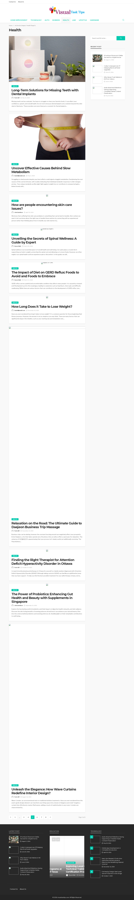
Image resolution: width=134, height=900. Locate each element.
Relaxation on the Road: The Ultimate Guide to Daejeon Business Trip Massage (47, 525)
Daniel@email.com (19, 176)
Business (56, 20)
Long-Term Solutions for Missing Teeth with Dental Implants (45, 92)
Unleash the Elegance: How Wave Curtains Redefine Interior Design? (44, 791)
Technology (36, 20)
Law (74, 20)
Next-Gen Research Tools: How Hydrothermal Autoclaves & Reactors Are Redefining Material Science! (112, 861)
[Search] (123, 20)
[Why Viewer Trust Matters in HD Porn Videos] (97, 79)
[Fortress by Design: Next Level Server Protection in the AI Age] (95, 874)
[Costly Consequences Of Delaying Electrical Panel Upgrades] (97, 68)
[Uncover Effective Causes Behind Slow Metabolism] (47, 137)
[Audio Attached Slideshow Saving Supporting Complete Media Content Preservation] (97, 90)
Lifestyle (83, 20)
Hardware (94, 20)
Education (56, 862)
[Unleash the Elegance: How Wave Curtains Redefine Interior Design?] (47, 702)
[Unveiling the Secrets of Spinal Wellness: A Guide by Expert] (47, 229)
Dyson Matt (17, 246)
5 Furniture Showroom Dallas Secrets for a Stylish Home (113, 56)
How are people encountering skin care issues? (42, 207)
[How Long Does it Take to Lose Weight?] (47, 297)
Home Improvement (18, 20)
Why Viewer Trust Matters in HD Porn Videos (113, 78)
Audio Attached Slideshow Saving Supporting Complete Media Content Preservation (112, 90)
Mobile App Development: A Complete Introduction (111, 849)
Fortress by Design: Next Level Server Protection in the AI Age (112, 872)
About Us (21, 2)
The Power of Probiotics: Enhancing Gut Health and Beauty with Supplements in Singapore (42, 598)
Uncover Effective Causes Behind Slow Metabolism (41, 170)
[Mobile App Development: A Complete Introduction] (95, 850)
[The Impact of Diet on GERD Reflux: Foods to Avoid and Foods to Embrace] (47, 263)
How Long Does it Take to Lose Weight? (42, 307)
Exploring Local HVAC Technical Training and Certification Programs (64, 869)
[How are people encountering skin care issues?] (47, 195)
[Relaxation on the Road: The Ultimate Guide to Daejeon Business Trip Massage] (47, 421)
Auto (47, 20)
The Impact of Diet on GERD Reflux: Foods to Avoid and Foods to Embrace (45, 274)
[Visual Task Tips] (67, 10)
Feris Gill (16, 98)
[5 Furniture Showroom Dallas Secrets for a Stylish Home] (97, 58)
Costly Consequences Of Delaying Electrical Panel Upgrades (112, 68)
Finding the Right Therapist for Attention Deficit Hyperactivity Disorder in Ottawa (43, 562)
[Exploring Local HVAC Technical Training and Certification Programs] (67, 857)
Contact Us (12, 2)
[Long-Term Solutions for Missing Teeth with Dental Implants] (47, 59)
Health (66, 20)
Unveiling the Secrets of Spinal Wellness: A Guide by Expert (44, 240)
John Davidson (18, 212)
